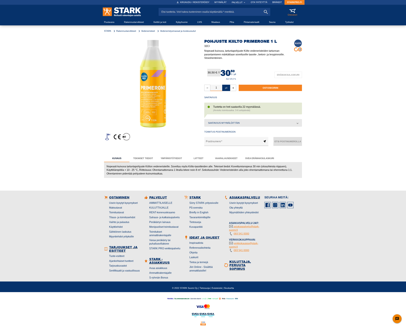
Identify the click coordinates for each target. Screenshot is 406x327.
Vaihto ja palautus (119, 222)
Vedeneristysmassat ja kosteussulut (178, 31)
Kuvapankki (196, 227)
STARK (107, 31)
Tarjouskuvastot (118, 265)
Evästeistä (217, 288)
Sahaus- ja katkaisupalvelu (164, 217)
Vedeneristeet (148, 31)
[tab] (116, 158)
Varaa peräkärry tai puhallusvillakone (159, 242)
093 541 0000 (241, 233)
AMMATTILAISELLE (160, 203)
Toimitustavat (116, 212)
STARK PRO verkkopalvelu (164, 248)
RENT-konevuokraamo (162, 212)
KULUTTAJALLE (159, 207)
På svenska (196, 207)
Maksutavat (115, 207)
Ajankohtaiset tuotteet (121, 261)
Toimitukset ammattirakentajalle (160, 233)
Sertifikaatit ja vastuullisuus (124, 270)
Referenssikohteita (199, 247)
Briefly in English (198, 212)
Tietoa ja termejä (198, 262)
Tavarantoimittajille (199, 217)
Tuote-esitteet (116, 256)
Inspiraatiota (196, 243)
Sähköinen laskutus (120, 231)
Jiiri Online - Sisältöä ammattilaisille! (201, 269)
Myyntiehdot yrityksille (121, 236)
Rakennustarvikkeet (126, 31)
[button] (253, 123)
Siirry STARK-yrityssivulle (203, 203)
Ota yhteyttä (236, 207)
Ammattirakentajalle (160, 272)
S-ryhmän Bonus (158, 277)
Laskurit (193, 257)
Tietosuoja (195, 222)
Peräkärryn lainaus (159, 222)
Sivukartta (229, 288)
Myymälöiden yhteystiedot (244, 212)
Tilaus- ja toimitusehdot (122, 217)
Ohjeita (193, 252)
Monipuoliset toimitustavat (163, 227)
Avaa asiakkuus (158, 268)
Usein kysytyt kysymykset (123, 203)
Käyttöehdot (116, 227)
